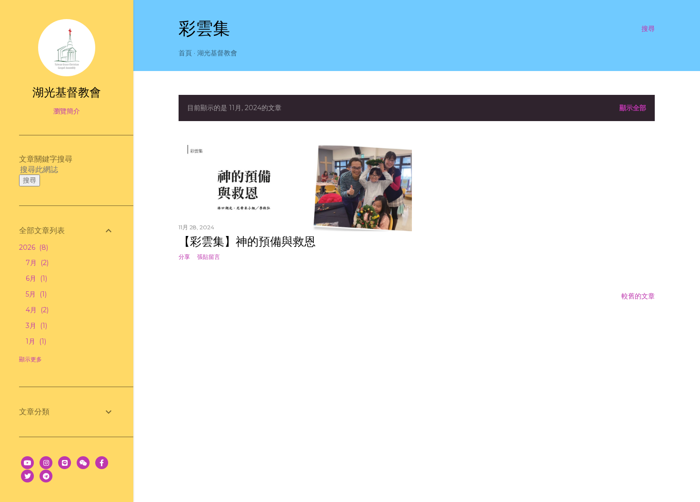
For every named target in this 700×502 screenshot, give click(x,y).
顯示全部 (633, 107)
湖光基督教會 (217, 53)
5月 (35, 294)
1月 (35, 341)
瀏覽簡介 (66, 111)
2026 (32, 247)
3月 (35, 325)
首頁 (185, 53)
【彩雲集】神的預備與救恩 (247, 241)
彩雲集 (204, 28)
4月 (36, 310)
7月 (36, 262)
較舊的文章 (638, 296)
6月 (35, 278)
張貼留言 (208, 256)
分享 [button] (184, 256)
